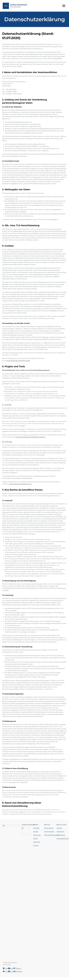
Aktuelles (36, 828)
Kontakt (59, 828)
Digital (35, 838)
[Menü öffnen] (64, 6)
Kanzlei (35, 831)
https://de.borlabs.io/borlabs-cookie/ (18, 360)
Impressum (60, 831)
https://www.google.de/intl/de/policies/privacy (30, 437)
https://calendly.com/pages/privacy (20, 484)
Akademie (36, 842)
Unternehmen (49, 828)
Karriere (36, 845)
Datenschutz (61, 835)
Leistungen (37, 835)
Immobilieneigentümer (52, 835)
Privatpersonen (49, 831)
